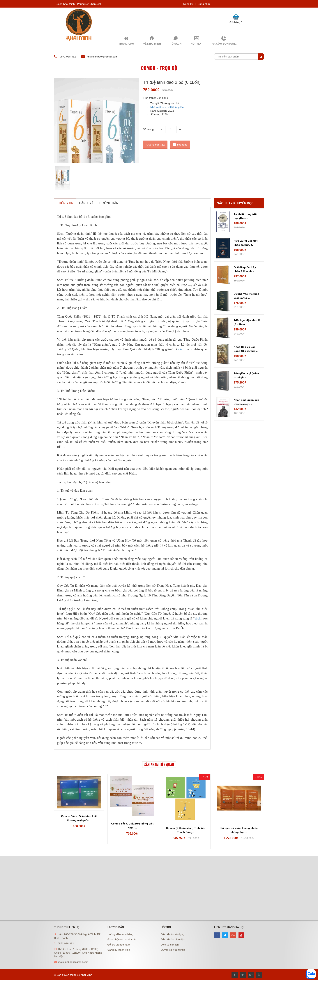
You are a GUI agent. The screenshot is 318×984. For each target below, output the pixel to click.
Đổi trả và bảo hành (118, 944)
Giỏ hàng (235, 22)
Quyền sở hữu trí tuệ (173, 949)
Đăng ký (188, 3)
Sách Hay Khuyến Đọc (235, 203)
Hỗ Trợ (196, 43)
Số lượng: (148, 129)
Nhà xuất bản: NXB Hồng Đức (167, 107)
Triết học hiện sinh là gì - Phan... (247, 322)
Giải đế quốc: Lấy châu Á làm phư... (245, 269)
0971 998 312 (156, 144)
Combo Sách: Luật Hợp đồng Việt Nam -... (132, 825)
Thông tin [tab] (65, 203)
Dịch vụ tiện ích (170, 944)
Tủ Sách (175, 43)
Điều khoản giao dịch (173, 939)
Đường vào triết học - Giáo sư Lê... (247, 295)
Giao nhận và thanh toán (121, 939)
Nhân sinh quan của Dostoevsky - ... (246, 401)
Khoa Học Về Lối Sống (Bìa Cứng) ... (246, 348)
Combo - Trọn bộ (159, 67)
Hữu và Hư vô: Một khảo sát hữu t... (245, 242)
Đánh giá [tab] (86, 203)
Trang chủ (126, 43)
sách (181, 349)
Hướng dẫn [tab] (108, 203)
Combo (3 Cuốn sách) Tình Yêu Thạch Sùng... (185, 830)
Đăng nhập (204, 3)
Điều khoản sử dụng (172, 934)
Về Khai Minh (152, 43)
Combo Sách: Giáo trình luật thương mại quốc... (79, 818)
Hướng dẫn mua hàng (120, 934)
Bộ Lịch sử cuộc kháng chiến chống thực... (239, 830)
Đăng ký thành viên (118, 949)
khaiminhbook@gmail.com (102, 56)
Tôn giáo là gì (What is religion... (246, 375)
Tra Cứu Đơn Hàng (223, 43)
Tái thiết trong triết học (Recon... (245, 216)
